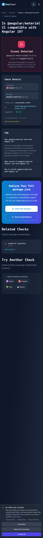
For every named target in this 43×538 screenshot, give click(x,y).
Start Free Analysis (23, 209)
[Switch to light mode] (33, 4)
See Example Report (23, 217)
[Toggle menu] (39, 4)
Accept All (21, 534)
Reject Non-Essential (21, 529)
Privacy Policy (10, 519)
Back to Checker (10, 16)
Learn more (16, 517)
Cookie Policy (21, 519)
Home (4, 13)
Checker (12, 13)
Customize (21, 524)
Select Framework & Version (17, 277)
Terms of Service (33, 519)
